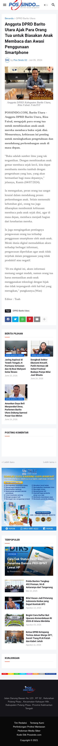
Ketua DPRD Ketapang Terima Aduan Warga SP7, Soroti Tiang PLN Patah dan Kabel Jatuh (39, 637)
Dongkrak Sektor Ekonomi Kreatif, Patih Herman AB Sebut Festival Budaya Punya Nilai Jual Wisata (41, 367)
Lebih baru (9, 462)
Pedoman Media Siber (29, 730)
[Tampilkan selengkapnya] (44, 319)
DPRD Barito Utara (25, 18)
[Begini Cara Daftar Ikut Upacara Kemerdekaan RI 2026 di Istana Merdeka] (14, 620)
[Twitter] (15, 319)
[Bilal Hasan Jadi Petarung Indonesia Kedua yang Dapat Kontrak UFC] (14, 603)
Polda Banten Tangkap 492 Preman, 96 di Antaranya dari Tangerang (39, 584)
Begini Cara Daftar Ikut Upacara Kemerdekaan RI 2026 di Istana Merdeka (39, 618)
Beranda (9, 18)
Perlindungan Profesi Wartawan (29, 726)
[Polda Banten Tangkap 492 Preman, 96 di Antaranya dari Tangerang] (14, 586)
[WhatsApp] (22, 319)
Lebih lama (48, 462)
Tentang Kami (37, 723)
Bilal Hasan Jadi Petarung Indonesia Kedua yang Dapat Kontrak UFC (39, 601)
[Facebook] (8, 319)
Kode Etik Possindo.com (29, 734)
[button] (4, 5)
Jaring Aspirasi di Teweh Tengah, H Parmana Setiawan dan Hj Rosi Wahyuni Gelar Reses (15, 365)
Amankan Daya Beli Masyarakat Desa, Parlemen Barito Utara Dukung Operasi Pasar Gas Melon (16, 409)
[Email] (37, 319)
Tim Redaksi (20, 723)
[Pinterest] (30, 319)
